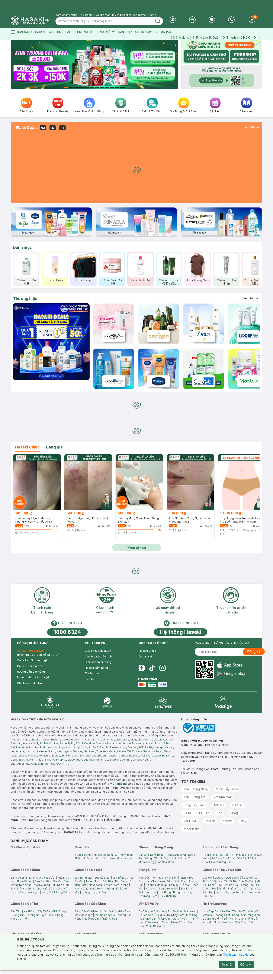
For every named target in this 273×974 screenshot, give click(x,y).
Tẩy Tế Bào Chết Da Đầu (239, 881)
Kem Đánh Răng (176, 854)
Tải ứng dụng (179, 37)
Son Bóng (165, 892)
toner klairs (191, 829)
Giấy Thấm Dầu (169, 896)
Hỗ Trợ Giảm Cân (249, 911)
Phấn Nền (171, 877)
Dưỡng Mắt (112, 888)
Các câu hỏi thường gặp (33, 660)
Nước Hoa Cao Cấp (95, 858)
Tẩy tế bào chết (121, 14)
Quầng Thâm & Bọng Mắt (177, 922)
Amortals (23, 763)
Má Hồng (181, 881)
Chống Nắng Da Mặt (255, 281)
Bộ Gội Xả (216, 881)
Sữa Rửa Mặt (102, 14)
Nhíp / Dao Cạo (223, 922)
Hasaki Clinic (147, 650)
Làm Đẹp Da (210, 911)
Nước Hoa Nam (103, 854)
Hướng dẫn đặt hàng (31, 671)
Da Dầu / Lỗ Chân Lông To (155, 911)
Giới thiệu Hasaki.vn (98, 650)
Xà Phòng (30, 911)
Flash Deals (27, 128)
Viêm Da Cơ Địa (156, 926)
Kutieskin (37, 763)
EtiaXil (114, 759)
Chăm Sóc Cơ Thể (112, 281)
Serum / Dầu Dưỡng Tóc (239, 884)
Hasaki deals (44, 32)
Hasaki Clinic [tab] (27, 447)
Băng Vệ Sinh (19, 877)
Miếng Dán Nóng (21, 884)
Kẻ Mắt (185, 884)
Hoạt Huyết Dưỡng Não (217, 862)
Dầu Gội (207, 877)
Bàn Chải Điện (165, 862)
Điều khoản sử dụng (98, 662)
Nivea (47, 759)
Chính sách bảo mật (98, 656)
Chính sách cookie (236, 954)
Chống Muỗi (40, 888)
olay (243, 821)
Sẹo (141, 926)
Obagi (234, 813)
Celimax (136, 759)
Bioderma (139, 14)
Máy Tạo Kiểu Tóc (235, 892)
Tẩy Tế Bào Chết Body (51, 911)
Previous (13, 64)
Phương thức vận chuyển (34, 677)
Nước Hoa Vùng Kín (121, 858)
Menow (49, 763)
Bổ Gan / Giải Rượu (223, 858)
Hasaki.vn (124, 783)
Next (175, 64)
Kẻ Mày (174, 884)
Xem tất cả (251, 127)
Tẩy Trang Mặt (83, 877)
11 (117, 87)
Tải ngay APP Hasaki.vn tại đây (153, 832)
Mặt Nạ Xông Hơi (44, 884)
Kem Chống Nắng (66, 14)
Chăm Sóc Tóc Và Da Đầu (169, 281)
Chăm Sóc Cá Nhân (226, 281)
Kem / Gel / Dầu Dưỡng (89, 888)
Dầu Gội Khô (233, 877)
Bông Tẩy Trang (195, 805)
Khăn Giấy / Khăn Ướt (42, 877)
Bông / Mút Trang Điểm (56, 892)
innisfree (102, 759)
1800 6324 (67, 632)
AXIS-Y (60, 763)
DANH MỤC (24, 32)
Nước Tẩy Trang (227, 789)
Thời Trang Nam (198, 280)
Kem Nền (157, 877)
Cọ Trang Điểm (148, 896)
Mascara (151, 888)
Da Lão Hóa (146, 915)
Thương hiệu (25, 298)
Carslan (210, 821)
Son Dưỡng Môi (168, 888)
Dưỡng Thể (18, 915)
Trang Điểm (55, 280)
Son (219, 813)
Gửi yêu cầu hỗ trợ (29, 666)
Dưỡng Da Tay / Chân (40, 915)
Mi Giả (239, 918)
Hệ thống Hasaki (180, 632)
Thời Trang (83, 280)
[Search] (157, 21)
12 (122, 87)
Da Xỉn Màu (180, 918)
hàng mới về (106, 32)
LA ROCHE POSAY (196, 813)
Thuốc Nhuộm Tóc (230, 888)
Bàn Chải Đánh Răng (151, 854)
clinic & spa (143, 32)
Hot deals (64, 32)
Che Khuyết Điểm (162, 881)
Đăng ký (253, 652)
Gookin (124, 759)
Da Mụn (160, 915)
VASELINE (190, 821)
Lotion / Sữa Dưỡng (116, 884)
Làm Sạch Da (140, 280)
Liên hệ (90, 679)
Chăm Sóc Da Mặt (26, 281)
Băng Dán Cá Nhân (86, 911)
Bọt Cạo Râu (61, 881)
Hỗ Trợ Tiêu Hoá (213, 854)
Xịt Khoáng (95, 884)
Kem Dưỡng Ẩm (194, 797)
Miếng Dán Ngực (28, 892)
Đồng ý (246, 964)
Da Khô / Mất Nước (184, 911)
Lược (219, 892)
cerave (228, 821)
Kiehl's (152, 14)
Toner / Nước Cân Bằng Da (102, 881)
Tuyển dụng (92, 673)
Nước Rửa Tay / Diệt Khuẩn (100, 918)
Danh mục (22, 247)
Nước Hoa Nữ (83, 854)
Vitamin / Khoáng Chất (216, 915)
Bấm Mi (228, 918)
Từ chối (226, 964)
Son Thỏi (150, 892)
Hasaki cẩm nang (96, 667)
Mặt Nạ (219, 805)
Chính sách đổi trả (29, 683)
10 (112, 87)
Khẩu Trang (125, 911)
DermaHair (163, 32)
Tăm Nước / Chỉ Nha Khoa (170, 858)
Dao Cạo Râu (43, 881)
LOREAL (237, 805)
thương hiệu (84, 32)
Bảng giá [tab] (54, 447)
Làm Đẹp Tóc (228, 911)
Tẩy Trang (86, 14)
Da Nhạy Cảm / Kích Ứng (182, 915)
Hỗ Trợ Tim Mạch (235, 854)
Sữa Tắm (16, 911)
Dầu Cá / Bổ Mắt (247, 858)
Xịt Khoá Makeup (156, 884)
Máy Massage (83, 915)
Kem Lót (144, 877)
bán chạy (125, 32)
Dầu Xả (219, 877)
